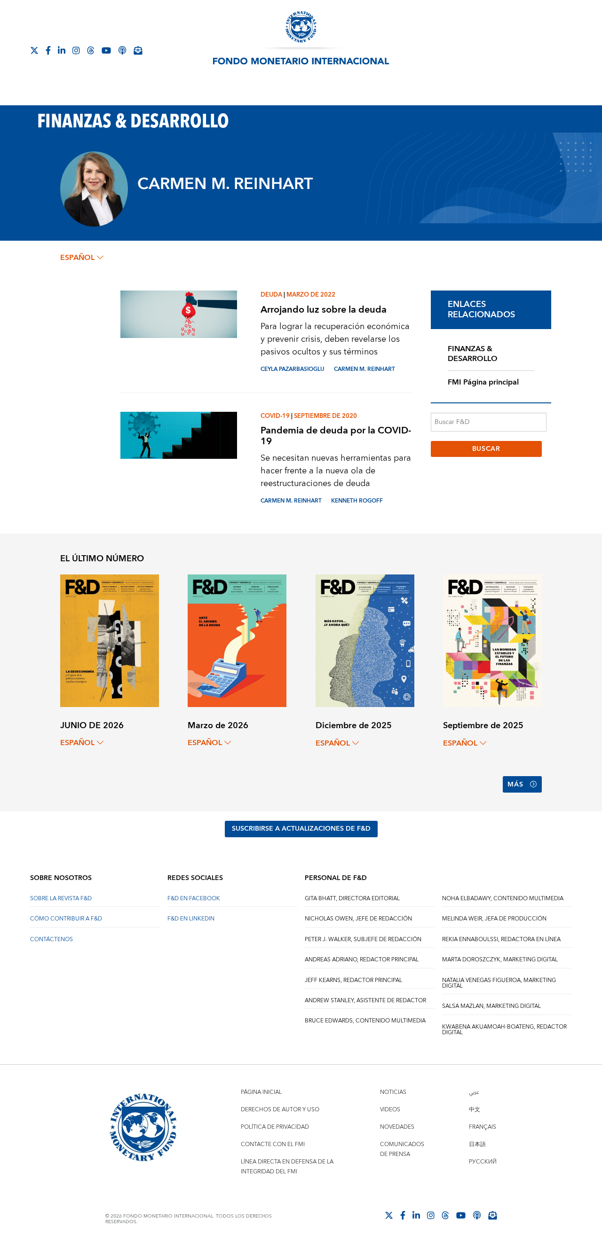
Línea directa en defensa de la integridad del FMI (287, 1167)
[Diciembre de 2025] (365, 640)
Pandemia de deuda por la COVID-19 (336, 435)
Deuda (271, 295)
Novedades (397, 1127)
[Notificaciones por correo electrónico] (138, 50)
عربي (474, 1092)
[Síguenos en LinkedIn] (61, 50)
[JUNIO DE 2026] (109, 640)
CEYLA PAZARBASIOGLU (293, 369)
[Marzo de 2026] (237, 640)
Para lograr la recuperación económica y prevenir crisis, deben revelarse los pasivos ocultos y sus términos (335, 339)
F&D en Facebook (193, 899)
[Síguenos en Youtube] (106, 50)
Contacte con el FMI (273, 1144)
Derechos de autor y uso (280, 1110)
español (77, 257)
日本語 (477, 1144)
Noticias (393, 1092)
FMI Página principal (483, 382)
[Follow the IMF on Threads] (91, 50)
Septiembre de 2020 (325, 416)
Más (515, 784)
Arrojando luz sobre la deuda (324, 309)
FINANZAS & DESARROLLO (473, 353)
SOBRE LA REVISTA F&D (61, 899)
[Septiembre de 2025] (492, 640)
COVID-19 (275, 416)
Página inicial (261, 1092)
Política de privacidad (275, 1127)
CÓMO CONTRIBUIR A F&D (66, 919)
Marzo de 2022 (310, 295)
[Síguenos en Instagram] (76, 50)
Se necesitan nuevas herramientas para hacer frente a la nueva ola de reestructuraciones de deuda (336, 471)
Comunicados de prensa (402, 1149)
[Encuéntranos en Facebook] (48, 50)
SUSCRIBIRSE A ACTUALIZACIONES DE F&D (301, 828)
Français (482, 1127)
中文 (474, 1110)
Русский (483, 1162)
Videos (390, 1110)
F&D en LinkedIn (190, 919)
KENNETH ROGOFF (357, 501)
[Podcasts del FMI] (122, 50)
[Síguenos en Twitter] (34, 50)
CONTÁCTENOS (51, 939)
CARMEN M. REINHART (364, 369)
